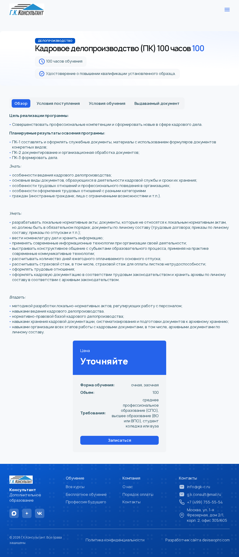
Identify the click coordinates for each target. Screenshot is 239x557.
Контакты (132, 501)
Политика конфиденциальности (115, 540)
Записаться (119, 440)
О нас (128, 486)
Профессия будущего (86, 501)
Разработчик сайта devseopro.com (197, 540)
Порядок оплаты (138, 494)
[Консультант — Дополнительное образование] (26, 10)
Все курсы (75, 486)
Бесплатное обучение (86, 494)
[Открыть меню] (227, 9)
